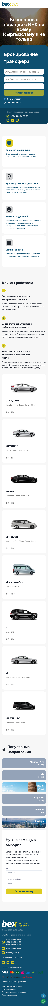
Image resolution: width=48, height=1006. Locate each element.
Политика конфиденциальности (14, 992)
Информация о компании (12, 986)
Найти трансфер (24, 92)
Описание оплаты (9, 989)
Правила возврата (9, 995)
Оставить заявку (24, 891)
